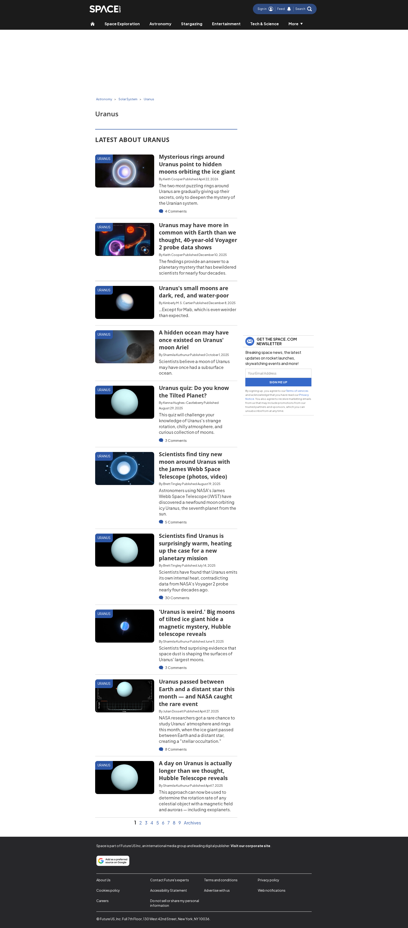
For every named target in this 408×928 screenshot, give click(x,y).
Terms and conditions (221, 880)
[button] (303, 9)
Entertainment (226, 23)
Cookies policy (108, 890)
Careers (102, 901)
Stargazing (191, 23)
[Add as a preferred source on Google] (112, 861)
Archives (192, 823)
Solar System (128, 99)
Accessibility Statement (168, 890)
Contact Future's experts (169, 880)
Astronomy (160, 23)
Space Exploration (122, 23)
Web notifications (271, 890)
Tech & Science (264, 23)
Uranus (149, 99)
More (293, 23)
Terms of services (297, 390)
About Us (103, 880)
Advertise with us (217, 890)
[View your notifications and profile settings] (289, 9)
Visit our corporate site (250, 846)
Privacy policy (268, 880)
